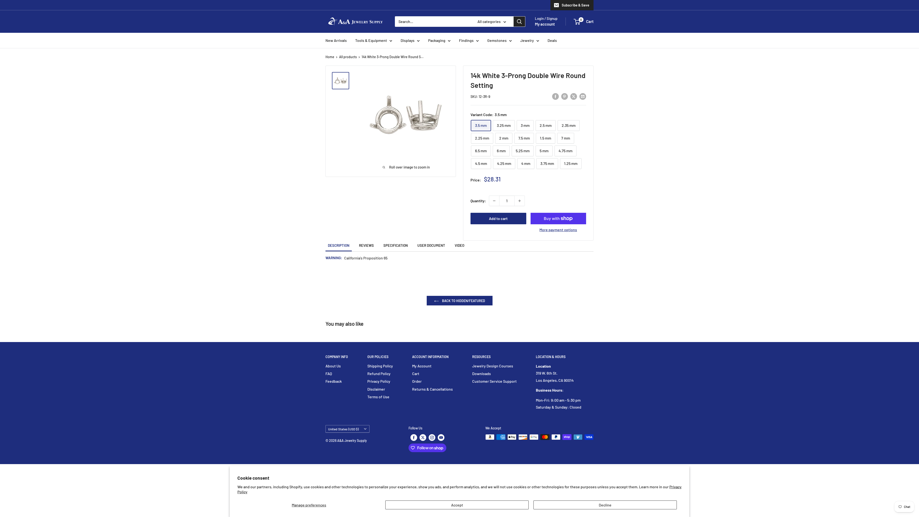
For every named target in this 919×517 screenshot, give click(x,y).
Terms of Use (378, 396)
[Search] (519, 21)
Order (417, 381)
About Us (333, 366)
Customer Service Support (494, 381)
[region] (343, 80)
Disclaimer (376, 389)
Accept (457, 505)
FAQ (328, 373)
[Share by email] (582, 96)
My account (545, 24)
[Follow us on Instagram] (432, 437)
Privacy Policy (378, 381)
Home (329, 57)
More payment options (558, 229)
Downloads (481, 373)
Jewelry (527, 40)
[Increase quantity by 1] (520, 201)
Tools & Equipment (371, 40)
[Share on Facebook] (555, 96)
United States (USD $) (343, 429)
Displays (408, 40)
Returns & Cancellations (432, 389)
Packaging (436, 40)
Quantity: (478, 200)
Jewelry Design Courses (492, 366)
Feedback (333, 381)
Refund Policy (379, 373)
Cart (415, 373)
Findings (466, 40)
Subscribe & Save (575, 5)
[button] (577, 22)
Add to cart (498, 218)
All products (348, 57)
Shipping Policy (380, 366)
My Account (421, 366)
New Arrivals (336, 40)
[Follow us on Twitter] (423, 437)
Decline (605, 505)
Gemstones (497, 40)
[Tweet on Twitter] (573, 96)
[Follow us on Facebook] (413, 437)
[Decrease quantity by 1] (494, 201)
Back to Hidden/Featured (463, 301)
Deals (552, 40)
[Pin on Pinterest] (564, 96)
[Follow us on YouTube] (441, 437)
